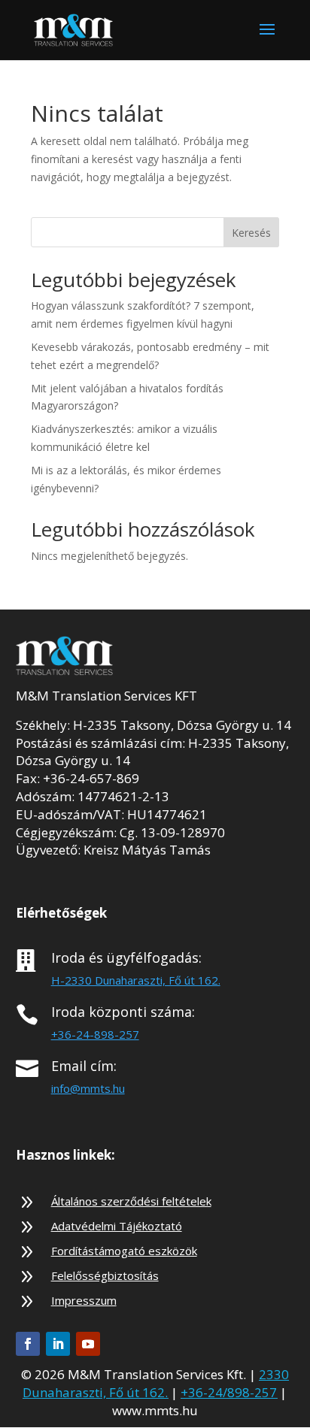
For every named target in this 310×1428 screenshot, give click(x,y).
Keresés (251, 232)
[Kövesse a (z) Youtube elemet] (88, 1344)
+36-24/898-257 (229, 1392)
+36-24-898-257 (95, 1034)
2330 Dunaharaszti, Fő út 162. (156, 1383)
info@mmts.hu (88, 1088)
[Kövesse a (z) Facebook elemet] (28, 1344)
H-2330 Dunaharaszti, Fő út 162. (135, 980)
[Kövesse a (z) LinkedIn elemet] (58, 1344)
